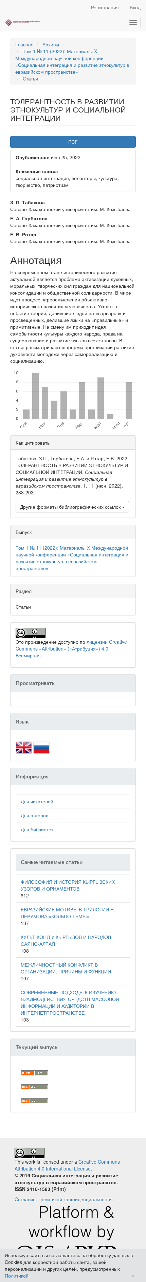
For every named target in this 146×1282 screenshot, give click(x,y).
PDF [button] (73, 141)
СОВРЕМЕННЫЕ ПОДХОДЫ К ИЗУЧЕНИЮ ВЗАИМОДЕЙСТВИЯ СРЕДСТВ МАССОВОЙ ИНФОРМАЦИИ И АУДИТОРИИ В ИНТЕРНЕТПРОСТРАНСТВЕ (70, 1002)
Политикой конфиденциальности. (75, 1199)
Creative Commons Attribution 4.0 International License (67, 1165)
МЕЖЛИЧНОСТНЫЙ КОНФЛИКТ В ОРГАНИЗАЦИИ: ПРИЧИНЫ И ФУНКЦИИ (66, 968)
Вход (135, 7)
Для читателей (37, 801)
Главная (24, 44)
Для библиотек (37, 829)
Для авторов (34, 815)
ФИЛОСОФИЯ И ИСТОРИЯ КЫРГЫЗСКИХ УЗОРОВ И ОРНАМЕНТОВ (68, 885)
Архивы (50, 44)
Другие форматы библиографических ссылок (71, 506)
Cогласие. (26, 1199)
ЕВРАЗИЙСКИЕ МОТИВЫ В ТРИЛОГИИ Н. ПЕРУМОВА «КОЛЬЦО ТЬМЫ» (68, 913)
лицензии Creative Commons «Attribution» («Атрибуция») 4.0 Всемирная (71, 648)
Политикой (17, 1275)
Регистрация (105, 7)
